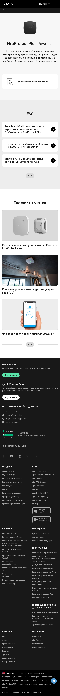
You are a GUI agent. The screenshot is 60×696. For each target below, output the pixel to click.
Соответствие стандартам (42, 541)
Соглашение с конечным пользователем (34, 684)
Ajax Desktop (37, 478)
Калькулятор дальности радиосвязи (41, 583)
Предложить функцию (15, 446)
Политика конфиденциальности (31, 673)
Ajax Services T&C (9, 684)
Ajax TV (35, 489)
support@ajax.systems (14, 415)
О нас (4, 640)
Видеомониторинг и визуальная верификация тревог (42, 618)
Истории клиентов (9, 534)
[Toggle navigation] (56, 4)
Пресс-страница (8, 644)
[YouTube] (11, 456)
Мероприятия (7, 647)
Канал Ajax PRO (8, 658)
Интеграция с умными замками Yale (14, 569)
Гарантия (5, 688)
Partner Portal (37, 644)
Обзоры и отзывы (9, 662)
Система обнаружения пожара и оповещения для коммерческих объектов (14, 543)
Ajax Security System (40, 471)
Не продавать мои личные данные (16, 681)
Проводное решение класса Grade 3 (13, 557)
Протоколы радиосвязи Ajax (13, 504)
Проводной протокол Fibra (12, 500)
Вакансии (6, 651)
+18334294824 (11, 411)
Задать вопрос (12, 422)
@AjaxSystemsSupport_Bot (16, 419)
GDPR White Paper (32, 677)
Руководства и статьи (41, 534)
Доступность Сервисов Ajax (43, 565)
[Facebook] (4, 456)
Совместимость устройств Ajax (44, 553)
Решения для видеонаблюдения (9, 563)
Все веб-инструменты (41, 598)
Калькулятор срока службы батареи (43, 577)
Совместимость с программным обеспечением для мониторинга (44, 558)
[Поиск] (56, 10)
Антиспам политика (40, 681)
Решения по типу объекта (12, 537)
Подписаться (10, 375)
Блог (4, 636)
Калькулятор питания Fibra (42, 594)
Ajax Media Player (39, 500)
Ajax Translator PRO (40, 493)
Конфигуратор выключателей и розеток (44, 589)
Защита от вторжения (11, 471)
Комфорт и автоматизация (12, 482)
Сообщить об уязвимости (12, 677)
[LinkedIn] (35, 456)
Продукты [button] (42, 4)
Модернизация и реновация (13, 580)
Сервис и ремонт (39, 537)
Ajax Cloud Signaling (40, 497)
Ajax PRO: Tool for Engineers (43, 475)
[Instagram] (19, 456)
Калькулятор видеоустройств (44, 572)
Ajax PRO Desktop (39, 482)
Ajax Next (5, 655)
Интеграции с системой (11, 493)
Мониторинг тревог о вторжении (45, 612)
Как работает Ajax (9, 584)
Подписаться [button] (10, 397)
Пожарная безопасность (12, 478)
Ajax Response (38, 486)
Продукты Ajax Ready (10, 497)
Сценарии (36, 504)
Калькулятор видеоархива (42, 568)
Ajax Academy (37, 640)
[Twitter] (27, 456)
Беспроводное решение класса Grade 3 (14, 550)
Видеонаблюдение (10, 475)
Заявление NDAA (48, 677)
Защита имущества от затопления (11, 575)
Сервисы (5, 489)
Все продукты (7, 486)
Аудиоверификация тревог (43, 625)
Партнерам (36, 636)
